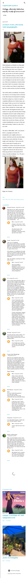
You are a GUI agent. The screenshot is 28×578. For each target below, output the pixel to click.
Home (4, 15)
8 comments (8, 560)
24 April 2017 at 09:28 (19, 297)
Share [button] (3, 197)
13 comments (8, 520)
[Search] (25, 2)
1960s (6, 199)
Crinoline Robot (10, 6)
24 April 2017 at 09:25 (19, 221)
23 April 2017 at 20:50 (12, 435)
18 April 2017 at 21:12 (12, 355)
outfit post (22, 199)
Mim (13, 221)
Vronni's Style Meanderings (13, 354)
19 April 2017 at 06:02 (18, 389)
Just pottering (10, 558)
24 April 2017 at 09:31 (19, 399)
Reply (8, 237)
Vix (8, 278)
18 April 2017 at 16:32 (13, 278)
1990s (12, 199)
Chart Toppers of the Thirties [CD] (13, 516)
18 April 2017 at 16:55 (16, 332)
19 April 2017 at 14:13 (17, 417)
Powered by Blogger (15, 570)
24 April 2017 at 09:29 (19, 373)
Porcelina (9, 332)
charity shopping (17, 199)
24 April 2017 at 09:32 (19, 450)
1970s (9, 199)
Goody (8, 240)
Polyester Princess (11, 207)
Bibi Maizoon (10, 389)
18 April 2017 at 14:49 (20, 207)
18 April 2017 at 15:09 (15, 240)
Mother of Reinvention (12, 434)
